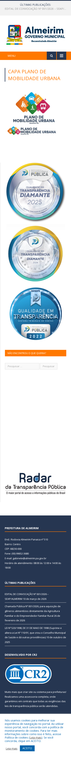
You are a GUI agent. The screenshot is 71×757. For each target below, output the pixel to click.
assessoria (30, 696)
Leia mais (35, 737)
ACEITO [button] (27, 748)
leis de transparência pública (21, 706)
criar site (28, 692)
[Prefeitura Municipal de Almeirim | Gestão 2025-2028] (35, 34)
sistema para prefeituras (51, 692)
